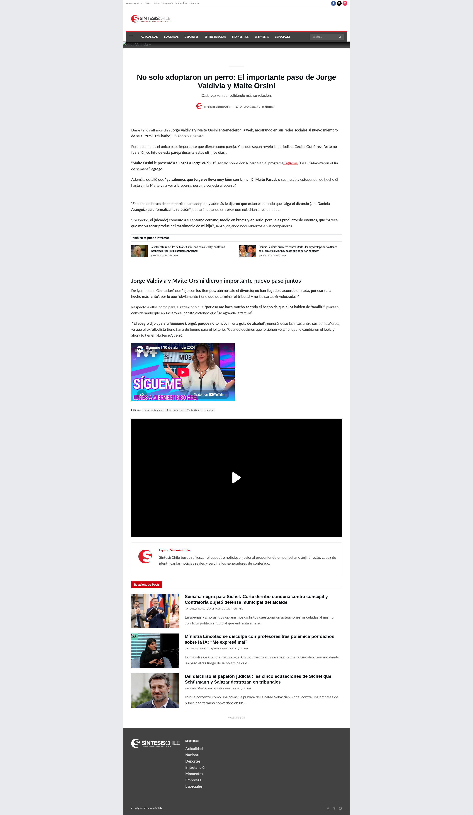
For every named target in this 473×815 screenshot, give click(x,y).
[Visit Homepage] (148, 19)
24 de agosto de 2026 (220, 609)
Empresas (262, 36)
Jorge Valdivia (175, 410)
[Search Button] (340, 37)
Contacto (194, 3)
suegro (209, 410)
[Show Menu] (131, 37)
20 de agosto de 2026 (227, 689)
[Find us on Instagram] (345, 3)
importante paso (153, 410)
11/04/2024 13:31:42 (248, 107)
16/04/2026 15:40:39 (162, 256)
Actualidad (149, 36)
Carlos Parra (197, 609)
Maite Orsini (194, 410)
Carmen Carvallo (199, 649)
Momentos (240, 36)
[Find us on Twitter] (339, 3)
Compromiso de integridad (175, 3)
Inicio (156, 3)
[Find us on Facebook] (333, 3)
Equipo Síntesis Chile (219, 107)
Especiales (282, 36)
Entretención (215, 36)
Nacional (171, 36)
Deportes (191, 36)
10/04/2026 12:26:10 (270, 256)
